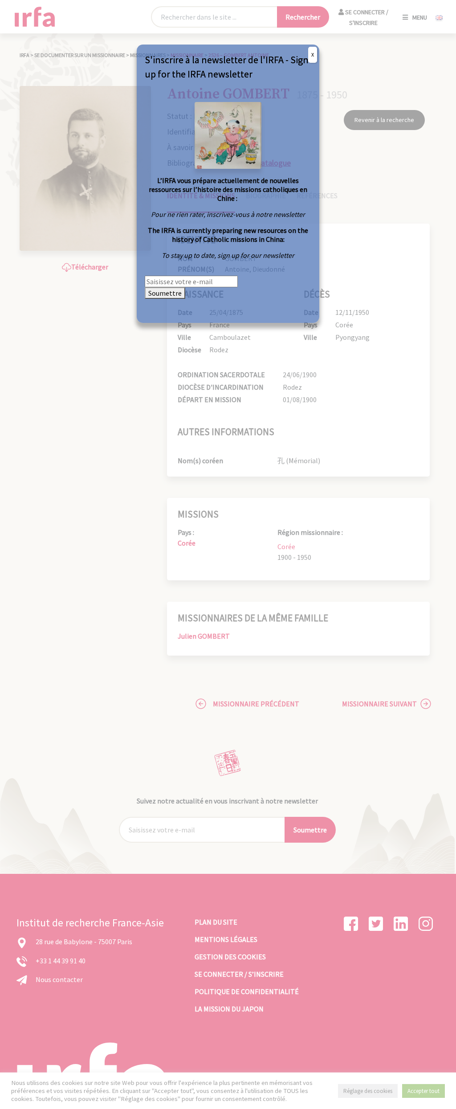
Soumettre (165, 293)
